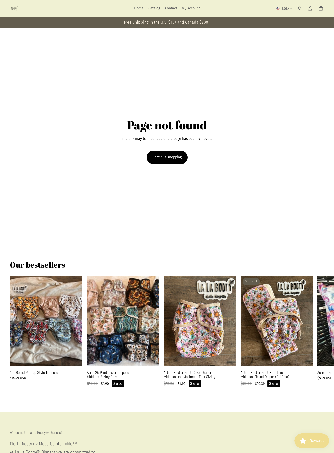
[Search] (299, 8)
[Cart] (320, 8)
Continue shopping (167, 157)
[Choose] (74, 358)
